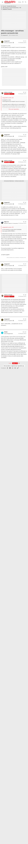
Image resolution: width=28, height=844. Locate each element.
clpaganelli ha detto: (7, 97)
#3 (25, 134)
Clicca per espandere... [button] (14, 109)
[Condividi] (24, 41)
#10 (25, 332)
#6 (25, 221)
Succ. (14, 363)
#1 (25, 41)
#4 (25, 160)
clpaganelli (5, 35)
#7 (25, 264)
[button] (2, 2)
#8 (25, 295)
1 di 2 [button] (10, 363)
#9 (25, 319)
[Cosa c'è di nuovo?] (23, 2)
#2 (25, 92)
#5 (25, 202)
